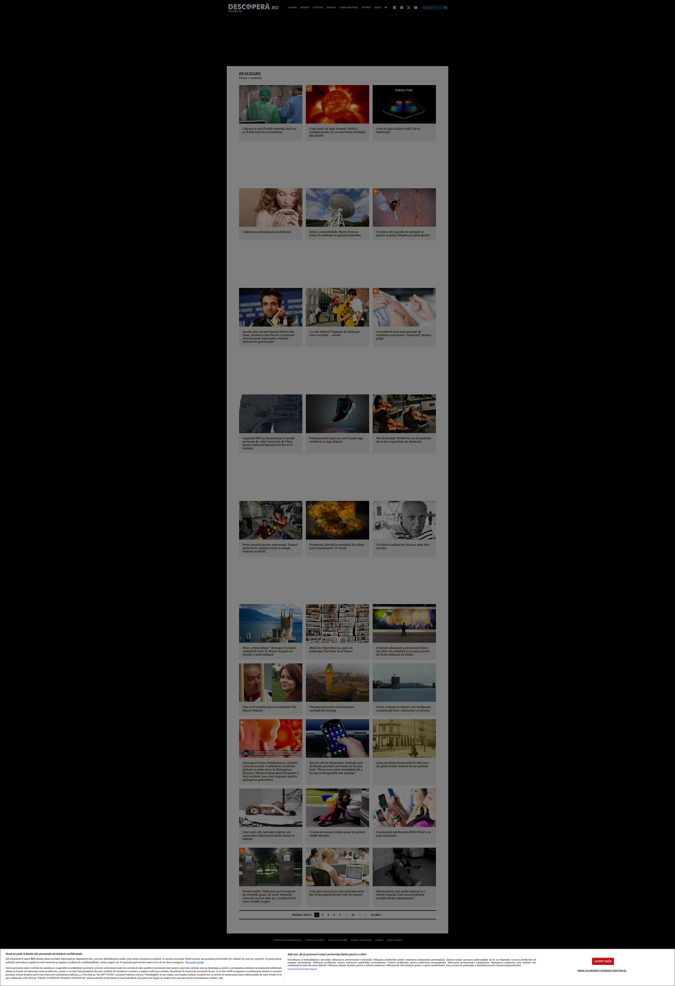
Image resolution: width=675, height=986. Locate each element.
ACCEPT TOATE (603, 961)
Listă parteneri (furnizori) (302, 969)
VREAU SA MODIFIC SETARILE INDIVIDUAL (602, 970)
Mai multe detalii (194, 962)
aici (80, 975)
